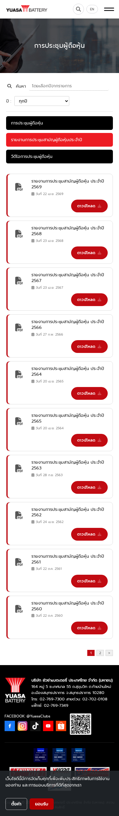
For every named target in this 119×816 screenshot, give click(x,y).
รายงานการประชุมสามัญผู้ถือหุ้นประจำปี (46, 140)
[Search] (78, 9)
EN (92, 9)
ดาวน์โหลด (86, 206)
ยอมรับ (41, 804)
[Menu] (109, 9)
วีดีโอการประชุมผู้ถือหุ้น (31, 156)
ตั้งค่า (16, 804)
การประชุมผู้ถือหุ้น (27, 123)
